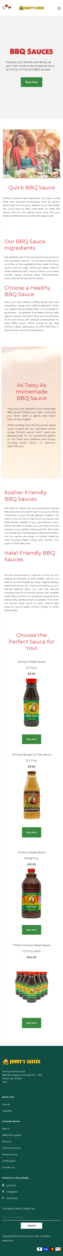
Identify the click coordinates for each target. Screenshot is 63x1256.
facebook (12, 1198)
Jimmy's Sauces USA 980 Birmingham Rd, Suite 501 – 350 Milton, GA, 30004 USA (22, 1076)
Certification (9, 1161)
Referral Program (11, 1135)
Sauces (6, 1104)
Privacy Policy (9, 1154)
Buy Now (31, 82)
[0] (9, 8)
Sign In (6, 1128)
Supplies (7, 1110)
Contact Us (8, 1167)
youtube (11, 1185)
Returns (6, 1141)
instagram (12, 1191)
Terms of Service (11, 1148)
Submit (31, 1225)
